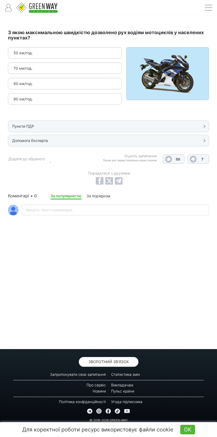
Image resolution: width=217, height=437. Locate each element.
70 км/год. (23, 68)
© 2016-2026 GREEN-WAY (108, 420)
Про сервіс (96, 385)
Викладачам (122, 385)
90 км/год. (23, 99)
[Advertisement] (108, 296)
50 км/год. (23, 53)
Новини (99, 391)
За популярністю (66, 196)
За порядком (98, 196)
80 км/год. (23, 83)
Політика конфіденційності (82, 402)
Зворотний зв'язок (108, 361)
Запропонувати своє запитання (78, 374)
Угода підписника (126, 402)
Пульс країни (122, 391)
